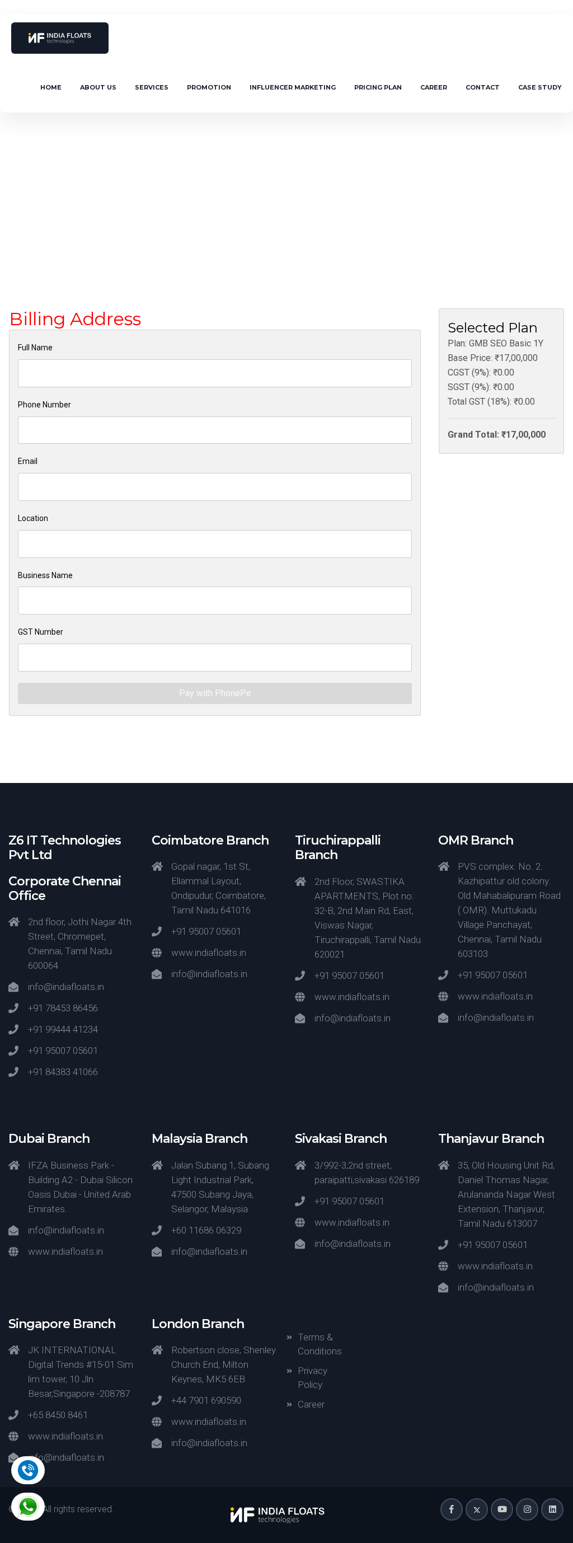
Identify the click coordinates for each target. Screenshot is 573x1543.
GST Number (40, 631)
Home (51, 87)
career (311, 1404)
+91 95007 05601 (63, 1050)
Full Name (35, 347)
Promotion (209, 87)
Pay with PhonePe (215, 693)
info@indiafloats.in (66, 986)
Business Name (45, 575)
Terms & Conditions (320, 1344)
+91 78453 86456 (63, 1008)
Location (33, 518)
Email (27, 461)
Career (433, 87)
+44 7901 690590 (206, 1400)
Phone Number (44, 404)
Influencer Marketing (293, 87)
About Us (98, 87)
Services (151, 87)
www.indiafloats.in (208, 952)
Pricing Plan (378, 87)
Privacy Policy (312, 1377)
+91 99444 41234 (63, 1029)
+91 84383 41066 (63, 1071)
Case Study (540, 87)
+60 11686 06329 (206, 1230)
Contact (483, 87)
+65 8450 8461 (58, 1414)
